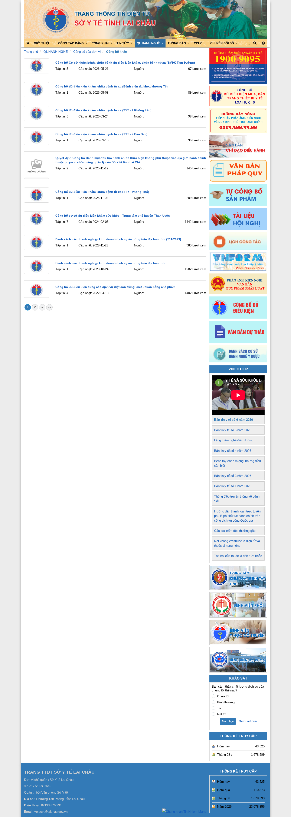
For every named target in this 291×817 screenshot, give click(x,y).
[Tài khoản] (263, 43)
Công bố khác (116, 51)
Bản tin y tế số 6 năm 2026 (233, 419)
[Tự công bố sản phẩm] (238, 195)
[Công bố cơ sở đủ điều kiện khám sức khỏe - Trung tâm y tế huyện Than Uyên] (36, 218)
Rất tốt (221, 714)
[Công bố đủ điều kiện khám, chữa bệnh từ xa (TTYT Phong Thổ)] (36, 195)
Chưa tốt (223, 696)
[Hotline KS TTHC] (238, 120)
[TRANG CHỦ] (28, 43)
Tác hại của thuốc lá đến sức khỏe (238, 556)
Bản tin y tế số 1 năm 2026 (232, 486)
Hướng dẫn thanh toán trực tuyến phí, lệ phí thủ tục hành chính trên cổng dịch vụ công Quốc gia (237, 515)
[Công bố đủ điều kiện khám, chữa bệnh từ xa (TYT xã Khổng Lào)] (36, 113)
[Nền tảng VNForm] (238, 261)
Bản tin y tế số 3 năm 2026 (232, 476)
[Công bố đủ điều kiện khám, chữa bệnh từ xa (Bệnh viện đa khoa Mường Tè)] (36, 89)
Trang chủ (31, 51)
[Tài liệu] (238, 219)
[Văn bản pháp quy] (238, 171)
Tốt (219, 708)
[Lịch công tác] (238, 241)
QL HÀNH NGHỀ (55, 51)
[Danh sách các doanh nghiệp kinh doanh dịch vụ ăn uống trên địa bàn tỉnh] (36, 266)
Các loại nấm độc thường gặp (234, 530)
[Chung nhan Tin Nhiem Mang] (184, 811)
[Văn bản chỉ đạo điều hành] (238, 146)
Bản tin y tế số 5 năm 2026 (232, 430)
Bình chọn (228, 721)
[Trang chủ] (145, 19)
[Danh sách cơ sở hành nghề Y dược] (238, 361)
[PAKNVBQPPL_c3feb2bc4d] (238, 283)
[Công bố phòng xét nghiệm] (238, 307)
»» (49, 307)
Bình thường (226, 702)
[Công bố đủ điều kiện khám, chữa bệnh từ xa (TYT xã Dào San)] (36, 137)
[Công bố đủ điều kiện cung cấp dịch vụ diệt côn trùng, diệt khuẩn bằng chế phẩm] (36, 290)
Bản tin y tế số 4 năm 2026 (232, 450)
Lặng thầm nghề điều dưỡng (233, 440)
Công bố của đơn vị (87, 51)
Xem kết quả (248, 721)
